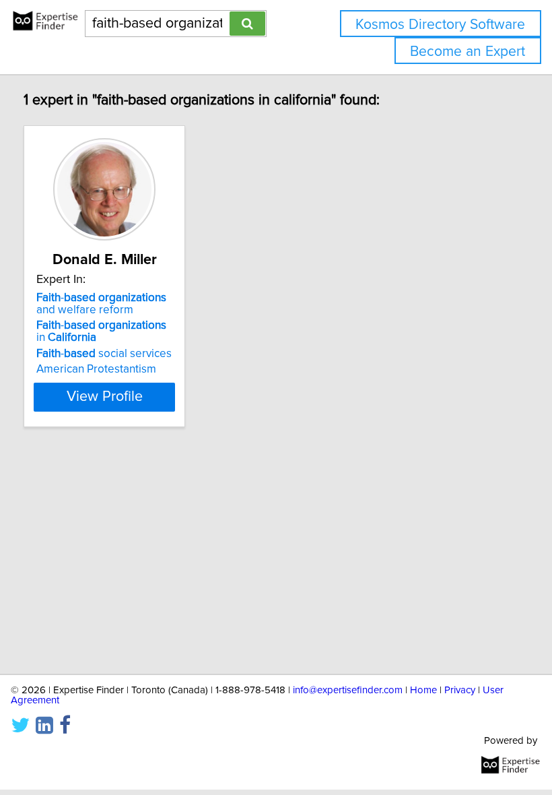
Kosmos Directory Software (440, 25)
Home (423, 690)
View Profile (105, 396)
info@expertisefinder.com (348, 690)
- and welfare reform (101, 304)
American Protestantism (96, 369)
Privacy (459, 690)
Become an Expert (467, 51)
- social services (104, 354)
